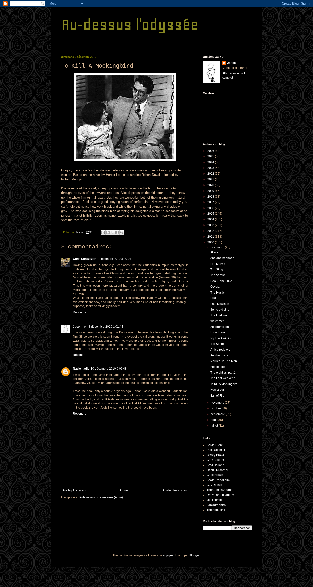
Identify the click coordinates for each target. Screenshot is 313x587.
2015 (211, 213)
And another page (222, 258)
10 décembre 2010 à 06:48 (109, 368)
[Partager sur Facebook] (117, 232)
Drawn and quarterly (220, 495)
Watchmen (217, 321)
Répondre (79, 312)
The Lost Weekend (222, 378)
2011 (211, 236)
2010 (211, 242)
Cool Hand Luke (221, 281)
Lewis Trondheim (218, 480)
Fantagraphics (216, 505)
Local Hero (217, 332)
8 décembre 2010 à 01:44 (106, 326)
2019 (211, 191)
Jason (77, 326)
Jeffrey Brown (216, 455)
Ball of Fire (217, 395)
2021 (211, 179)
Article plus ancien (175, 490)
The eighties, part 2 (223, 372)
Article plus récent (74, 490)
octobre (216, 408)
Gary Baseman (216, 460)
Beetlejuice (217, 367)
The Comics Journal (220, 490)
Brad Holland (215, 465)
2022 (211, 173)
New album (217, 389)
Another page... (220, 355)
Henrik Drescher (217, 470)
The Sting (216, 269)
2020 (211, 185)
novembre (218, 402)
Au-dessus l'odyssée (130, 24)
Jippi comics (215, 500)
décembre (218, 247)
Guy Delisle (214, 485)
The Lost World (220, 315)
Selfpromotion (219, 327)
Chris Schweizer (84, 259)
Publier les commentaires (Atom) (101, 497)
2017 (211, 202)
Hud (213, 298)
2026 (211, 151)
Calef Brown (215, 475)
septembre (218, 414)
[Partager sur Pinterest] (121, 232)
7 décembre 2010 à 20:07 (114, 259)
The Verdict (217, 275)
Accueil (124, 490)
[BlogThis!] (107, 232)
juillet (215, 425)
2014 (211, 219)
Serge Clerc (215, 445)
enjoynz (168, 555)
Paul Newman (219, 303)
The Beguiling (216, 510)
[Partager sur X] (112, 232)
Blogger (194, 555)
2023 (211, 168)
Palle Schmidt (216, 450)
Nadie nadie (81, 368)
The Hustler (218, 292)
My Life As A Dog (221, 338)
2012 (211, 231)
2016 (211, 208)
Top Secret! (217, 344)
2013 (211, 225)
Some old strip (219, 309)
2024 (211, 162)
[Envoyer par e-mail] (103, 232)
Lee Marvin (217, 264)
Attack (214, 252)
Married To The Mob (223, 361)
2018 (211, 196)
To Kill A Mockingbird (224, 384)
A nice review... (220, 349)
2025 (211, 156)
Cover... (215, 286)
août (214, 420)
